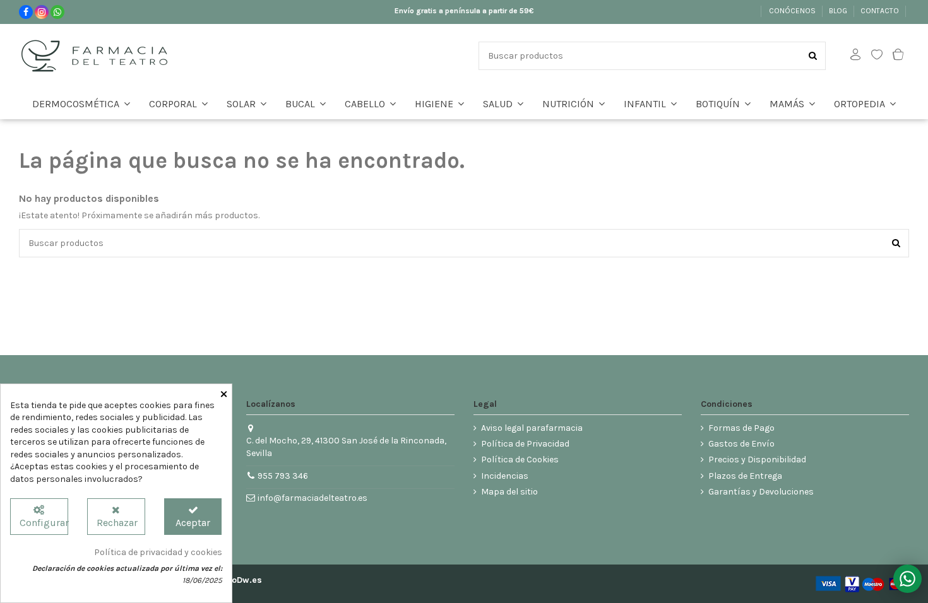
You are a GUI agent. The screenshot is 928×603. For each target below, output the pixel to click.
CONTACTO (880, 10)
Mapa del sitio (509, 491)
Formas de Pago (741, 428)
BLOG (839, 10)
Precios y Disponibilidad (757, 459)
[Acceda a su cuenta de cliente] (855, 56)
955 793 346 (283, 476)
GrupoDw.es (236, 580)
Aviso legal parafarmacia (532, 428)
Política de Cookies (520, 459)
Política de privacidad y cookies (158, 552)
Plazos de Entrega (745, 476)
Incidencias (504, 476)
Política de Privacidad (525, 443)
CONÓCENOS (793, 10)
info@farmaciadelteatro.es (312, 498)
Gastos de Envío (741, 443)
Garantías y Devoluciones (761, 491)
